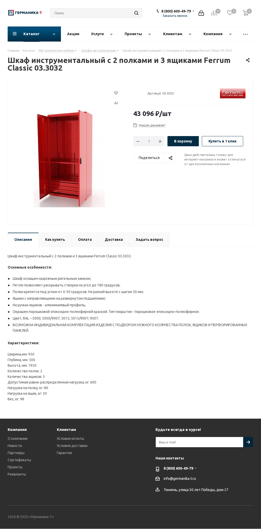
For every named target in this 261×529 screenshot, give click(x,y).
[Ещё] (245, 34)
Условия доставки (72, 446)
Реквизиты (17, 474)
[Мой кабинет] (201, 13)
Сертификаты (19, 460)
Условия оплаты (70, 439)
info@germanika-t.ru (180, 479)
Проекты (15, 467)
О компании (18, 439)
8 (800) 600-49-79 (176, 11)
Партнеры (16, 453)
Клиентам (66, 429)
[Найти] (136, 13)
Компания (17, 429)
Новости (15, 446)
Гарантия (64, 453)
